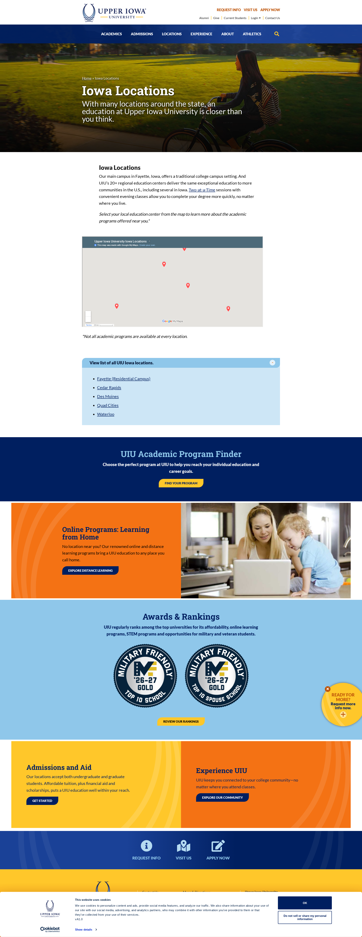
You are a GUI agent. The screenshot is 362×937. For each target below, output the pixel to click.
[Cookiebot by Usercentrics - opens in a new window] (50, 929)
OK (305, 903)
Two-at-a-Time (202, 189)
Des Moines (108, 396)
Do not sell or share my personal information (305, 917)
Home (87, 78)
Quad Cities (108, 405)
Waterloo (105, 414)
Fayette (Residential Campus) (123, 378)
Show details (83, 929)
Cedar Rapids (109, 387)
